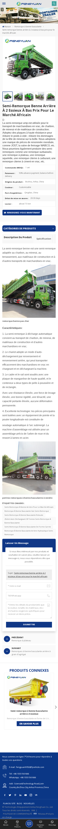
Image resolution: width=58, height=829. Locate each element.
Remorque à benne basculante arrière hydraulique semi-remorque (28, 533)
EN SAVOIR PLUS (29, 723)
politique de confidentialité (17, 813)
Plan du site (9, 803)
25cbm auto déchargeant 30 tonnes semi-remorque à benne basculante (27, 521)
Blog (19, 803)
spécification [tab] (44, 238)
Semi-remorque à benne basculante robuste (23, 515)
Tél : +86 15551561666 (19, 773)
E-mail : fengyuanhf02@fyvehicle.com (26, 767)
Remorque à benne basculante (28, 26)
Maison (7, 26)
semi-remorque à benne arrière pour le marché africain (28, 507)
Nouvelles (29, 803)
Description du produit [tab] (18, 237)
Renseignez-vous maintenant (23, 212)
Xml (33, 810)
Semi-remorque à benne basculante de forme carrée (27, 527)
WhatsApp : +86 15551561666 (22, 777)
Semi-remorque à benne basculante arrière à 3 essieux (29, 712)
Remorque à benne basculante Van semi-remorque (26, 511)
